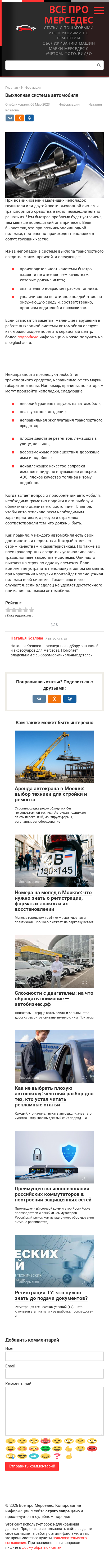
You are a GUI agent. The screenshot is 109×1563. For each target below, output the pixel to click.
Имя (9, 1348)
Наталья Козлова (27, 638)
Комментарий (18, 1383)
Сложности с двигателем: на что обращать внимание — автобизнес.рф (54, 998)
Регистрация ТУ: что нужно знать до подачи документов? (51, 1295)
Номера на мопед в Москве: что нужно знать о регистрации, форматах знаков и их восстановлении (53, 900)
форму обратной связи (41, 1547)
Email (10, 1366)
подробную (27, 337)
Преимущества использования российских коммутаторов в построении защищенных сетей (53, 1194)
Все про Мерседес (68, 14)
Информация (69, 104)
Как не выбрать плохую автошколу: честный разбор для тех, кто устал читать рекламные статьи (54, 1096)
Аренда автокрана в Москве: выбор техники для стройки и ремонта (51, 794)
